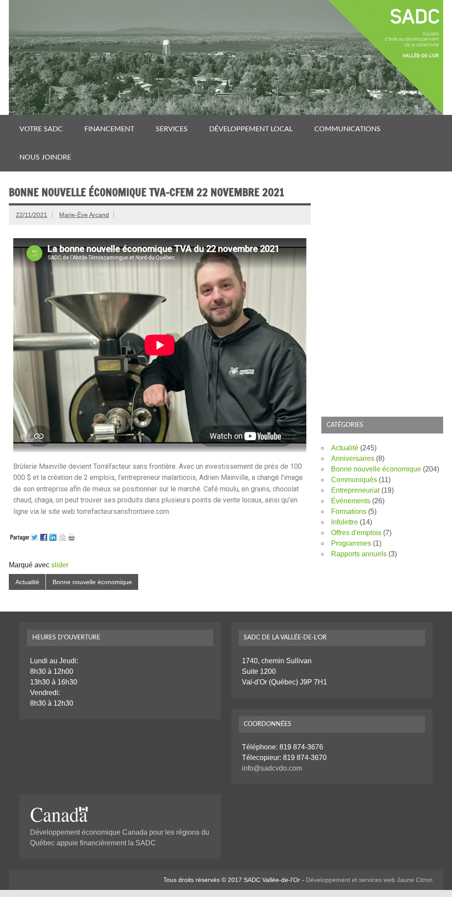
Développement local (251, 129)
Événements (350, 501)
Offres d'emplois (356, 532)
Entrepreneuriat (355, 490)
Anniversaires (352, 458)
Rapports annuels (359, 554)
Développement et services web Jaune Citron (369, 879)
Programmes (351, 543)
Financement (109, 129)
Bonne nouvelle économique (92, 581)
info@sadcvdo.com (272, 768)
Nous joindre (45, 157)
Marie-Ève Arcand (84, 214)
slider (59, 565)
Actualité (27, 581)
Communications (347, 129)
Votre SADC (41, 129)
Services (172, 129)
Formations (348, 511)
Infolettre (344, 522)
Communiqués (354, 479)
